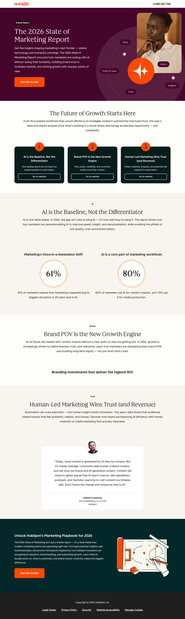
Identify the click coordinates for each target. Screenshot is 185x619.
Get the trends (33, 82)
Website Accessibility (108, 610)
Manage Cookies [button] (134, 610)
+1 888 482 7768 (162, 3)
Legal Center (49, 610)
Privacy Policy (69, 610)
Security (86, 610)
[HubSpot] (21, 4)
